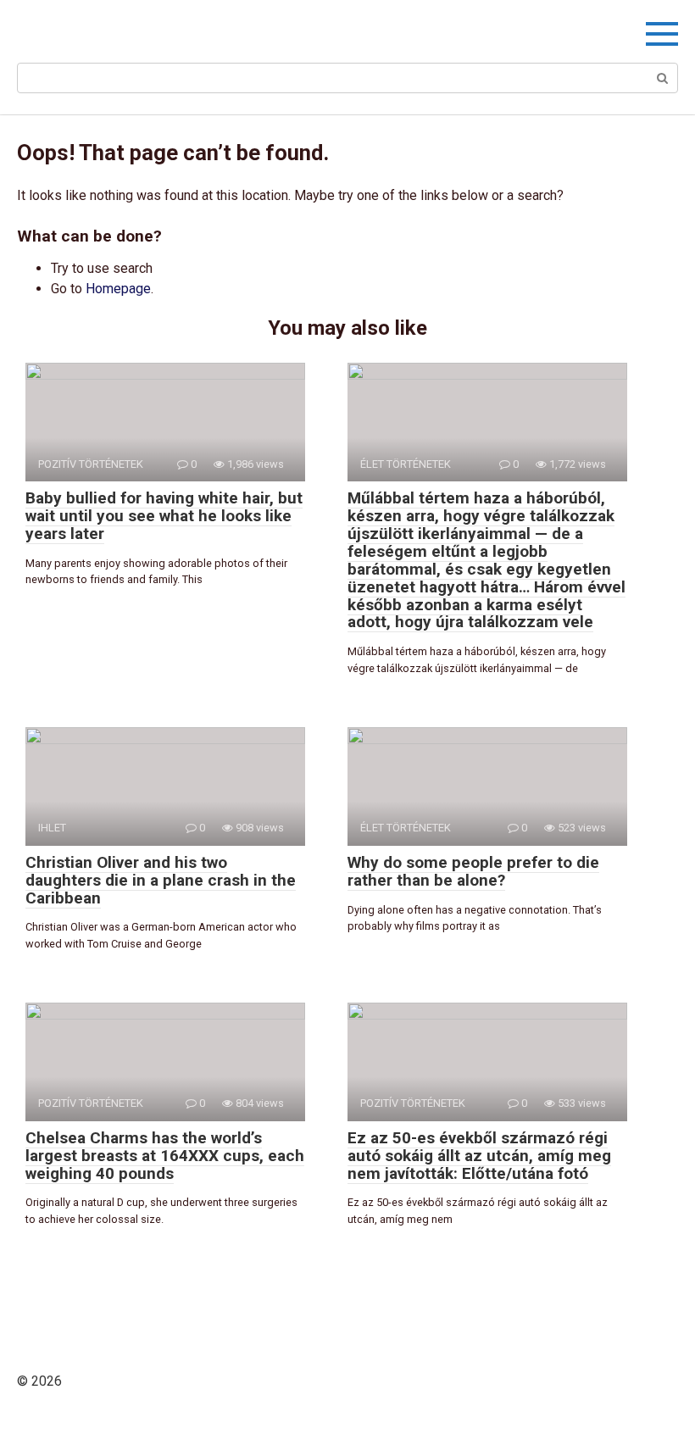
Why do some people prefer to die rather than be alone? (473, 871)
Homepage (118, 289)
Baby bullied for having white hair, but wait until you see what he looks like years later (164, 515)
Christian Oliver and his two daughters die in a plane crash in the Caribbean (160, 880)
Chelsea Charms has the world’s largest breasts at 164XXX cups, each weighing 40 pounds (164, 1155)
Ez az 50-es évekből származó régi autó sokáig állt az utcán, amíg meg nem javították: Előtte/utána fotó (479, 1155)
